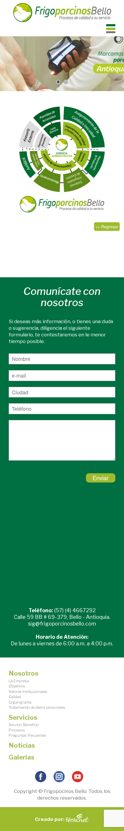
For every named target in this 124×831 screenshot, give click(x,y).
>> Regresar (106, 226)
